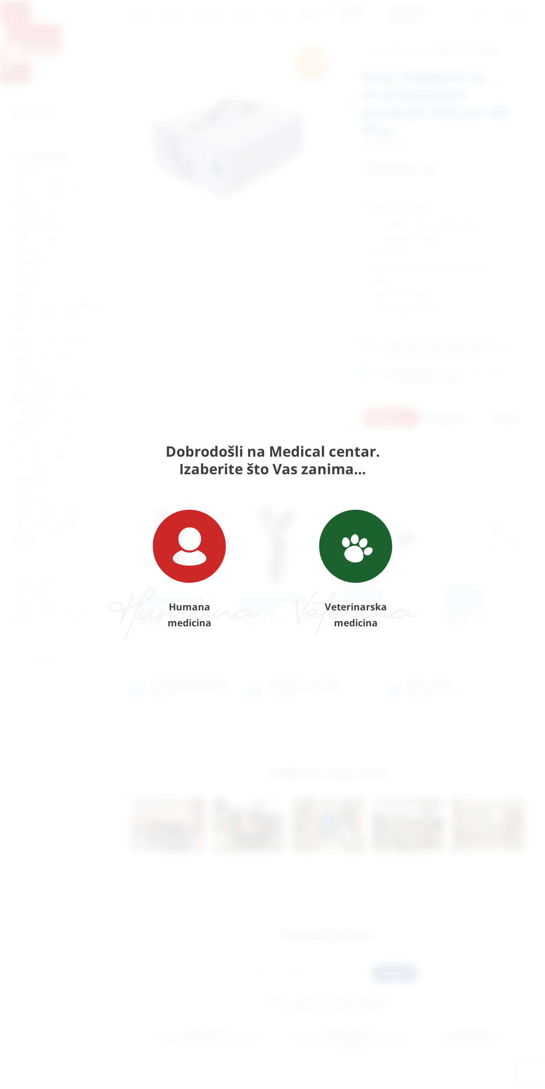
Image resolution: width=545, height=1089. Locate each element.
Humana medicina (189, 614)
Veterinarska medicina (356, 614)
